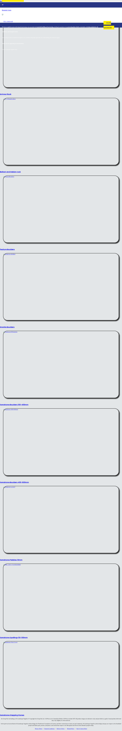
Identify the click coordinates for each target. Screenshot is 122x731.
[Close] (2, 4)
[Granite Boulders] (9, 254)
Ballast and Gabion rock (10, 172)
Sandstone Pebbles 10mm (11, 560)
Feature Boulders (7, 249)
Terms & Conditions (49, 728)
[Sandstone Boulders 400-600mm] (10, 409)
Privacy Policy (39, 728)
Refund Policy (70, 728)
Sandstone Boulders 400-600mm (14, 482)
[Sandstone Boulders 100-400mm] (10, 332)
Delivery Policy (61, 728)
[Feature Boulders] (8, 176)
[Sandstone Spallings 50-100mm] (12, 564)
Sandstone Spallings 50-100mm (14, 637)
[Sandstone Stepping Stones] (10, 642)
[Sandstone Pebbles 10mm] (9, 487)
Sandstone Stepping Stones (12, 715)
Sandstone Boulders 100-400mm (14, 405)
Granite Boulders (7, 327)
